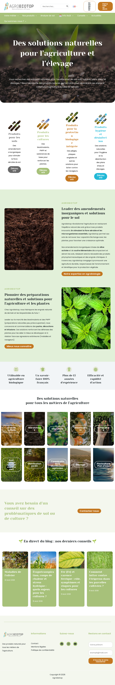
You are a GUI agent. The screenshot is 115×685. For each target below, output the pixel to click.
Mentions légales (38, 646)
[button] (76, 6)
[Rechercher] (67, 6)
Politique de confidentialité (42, 650)
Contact (34, 643)
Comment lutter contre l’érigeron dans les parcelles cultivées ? (99, 578)
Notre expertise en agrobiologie (82, 273)
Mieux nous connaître (19, 346)
